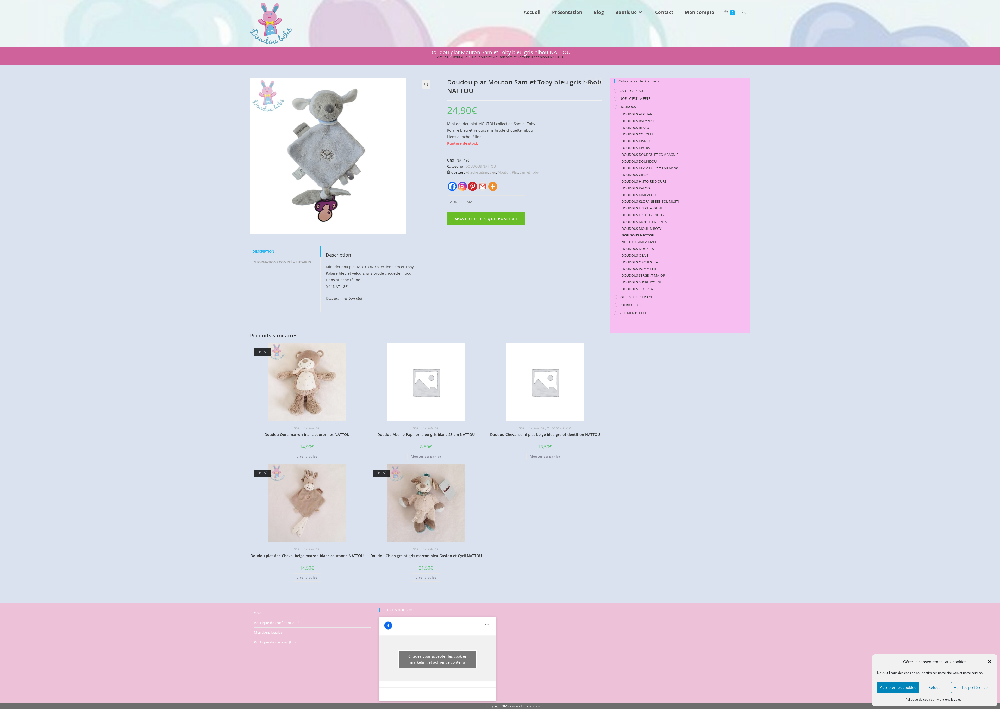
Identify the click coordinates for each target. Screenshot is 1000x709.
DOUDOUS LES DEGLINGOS (643, 215)
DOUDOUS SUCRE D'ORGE (642, 282)
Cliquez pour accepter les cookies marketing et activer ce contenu (437, 659)
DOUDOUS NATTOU (480, 166)
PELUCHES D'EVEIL (559, 428)
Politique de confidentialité (277, 622)
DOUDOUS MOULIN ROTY (641, 228)
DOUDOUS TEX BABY (637, 289)
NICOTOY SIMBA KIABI (639, 241)
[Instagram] (462, 186)
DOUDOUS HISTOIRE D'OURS (644, 181)
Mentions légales (949, 699)
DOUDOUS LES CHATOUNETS (644, 208)
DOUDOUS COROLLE (638, 134)
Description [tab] (263, 251)
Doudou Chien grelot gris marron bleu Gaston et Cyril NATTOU (426, 555)
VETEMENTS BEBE (633, 313)
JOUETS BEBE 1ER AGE (636, 297)
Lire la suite (307, 456)
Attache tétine (477, 172)
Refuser (935, 687)
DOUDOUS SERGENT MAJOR (643, 275)
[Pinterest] (472, 186)
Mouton (504, 172)
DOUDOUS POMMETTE (639, 268)
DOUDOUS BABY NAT (638, 121)
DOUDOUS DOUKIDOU (639, 161)
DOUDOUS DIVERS (636, 147)
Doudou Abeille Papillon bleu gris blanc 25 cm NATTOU (426, 434)
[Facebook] (452, 186)
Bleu (492, 172)
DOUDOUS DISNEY (636, 141)
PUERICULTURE (631, 305)
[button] (989, 661)
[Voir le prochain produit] (598, 81)
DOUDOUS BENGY (635, 127)
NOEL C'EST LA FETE (635, 98)
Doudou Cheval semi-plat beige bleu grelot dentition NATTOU (545, 434)
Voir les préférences (971, 687)
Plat (515, 172)
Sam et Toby (529, 172)
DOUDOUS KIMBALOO (639, 195)
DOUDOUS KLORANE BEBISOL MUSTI (650, 201)
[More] (492, 186)
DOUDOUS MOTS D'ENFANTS (644, 221)
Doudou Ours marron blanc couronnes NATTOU (307, 434)
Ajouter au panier (426, 456)
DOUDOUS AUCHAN (637, 114)
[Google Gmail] (482, 186)
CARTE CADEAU (631, 90)
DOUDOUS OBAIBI (636, 255)
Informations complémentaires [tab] (282, 262)
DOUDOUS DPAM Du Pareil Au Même (650, 167)
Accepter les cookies (898, 687)
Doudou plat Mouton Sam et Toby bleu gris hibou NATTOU (517, 56)
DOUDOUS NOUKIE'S (638, 248)
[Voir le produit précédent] (589, 81)
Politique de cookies (919, 699)
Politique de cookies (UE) (275, 642)
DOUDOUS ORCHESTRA (640, 262)
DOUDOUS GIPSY (635, 174)
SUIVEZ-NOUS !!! (398, 610)
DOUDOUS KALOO (636, 188)
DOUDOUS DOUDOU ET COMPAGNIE (650, 154)
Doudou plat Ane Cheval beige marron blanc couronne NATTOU (307, 555)
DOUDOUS (628, 106)
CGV (257, 613)
